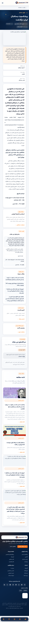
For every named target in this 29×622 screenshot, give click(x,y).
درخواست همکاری (20, 225)
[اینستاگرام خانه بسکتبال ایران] (24, 584)
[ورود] (3, 619)
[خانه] (25, 619)
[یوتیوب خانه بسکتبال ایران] (16, 584)
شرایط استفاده (11, 575)
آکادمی (26, 557)
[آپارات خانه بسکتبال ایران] (13, 584)
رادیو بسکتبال (25, 559)
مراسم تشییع (20, 256)
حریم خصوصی (11, 573)
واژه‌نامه (26, 562)
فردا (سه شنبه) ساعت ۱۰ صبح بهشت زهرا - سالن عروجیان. (14, 260)
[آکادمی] (9, 619)
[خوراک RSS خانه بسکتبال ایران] (4, 584)
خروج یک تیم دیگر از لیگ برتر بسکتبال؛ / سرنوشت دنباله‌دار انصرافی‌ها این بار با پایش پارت (15, 291)
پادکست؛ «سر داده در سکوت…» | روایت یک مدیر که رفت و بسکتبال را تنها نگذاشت (15, 279)
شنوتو (21, 590)
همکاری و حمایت (13, 546)
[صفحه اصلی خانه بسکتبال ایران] (14, 537)
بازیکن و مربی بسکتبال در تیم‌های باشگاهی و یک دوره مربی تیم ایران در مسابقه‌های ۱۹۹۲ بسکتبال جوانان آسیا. (14, 250)
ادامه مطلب (22, 422)
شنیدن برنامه (21, 319)
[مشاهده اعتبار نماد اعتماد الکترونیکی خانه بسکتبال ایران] (25, 595)
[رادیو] (14, 619)
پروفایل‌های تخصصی (10, 554)
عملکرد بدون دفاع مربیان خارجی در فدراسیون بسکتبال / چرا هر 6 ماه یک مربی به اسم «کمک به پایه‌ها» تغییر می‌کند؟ (15, 298)
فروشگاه (26, 570)
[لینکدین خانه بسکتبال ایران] (10, 584)
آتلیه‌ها (26, 568)
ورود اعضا (26, 575)
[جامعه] (19, 619)
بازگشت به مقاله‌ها (22, 7)
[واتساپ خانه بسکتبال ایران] (19, 584)
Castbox (25, 590)
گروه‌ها (12, 557)
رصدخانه (26, 573)
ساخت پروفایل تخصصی (22, 546)
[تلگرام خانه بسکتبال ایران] (22, 584)
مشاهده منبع (21, 332)
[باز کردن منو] (2, 2)
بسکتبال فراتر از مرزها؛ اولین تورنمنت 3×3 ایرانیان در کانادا (15, 284)
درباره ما (12, 568)
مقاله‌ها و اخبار (25, 554)
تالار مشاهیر (11, 559)
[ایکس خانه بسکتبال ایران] (7, 584)
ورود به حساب (21, 356)
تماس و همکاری (11, 570)
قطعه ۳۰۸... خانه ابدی (19, 264)
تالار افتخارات (11, 562)
